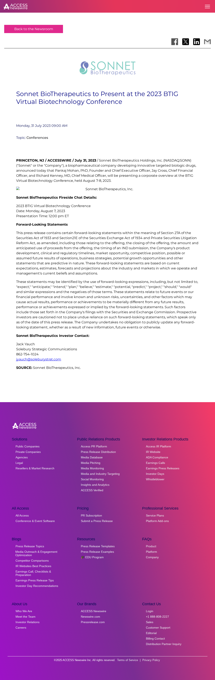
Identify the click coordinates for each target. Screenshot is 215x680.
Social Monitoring (92, 479)
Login (149, 611)
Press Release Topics (30, 546)
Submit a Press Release (97, 521)
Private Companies (28, 452)
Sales (149, 622)
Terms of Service (127, 660)
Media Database (92, 457)
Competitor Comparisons (32, 560)
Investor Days (155, 473)
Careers (21, 627)
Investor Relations (27, 622)
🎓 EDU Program (92, 557)
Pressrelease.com (93, 622)
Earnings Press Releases (162, 468)
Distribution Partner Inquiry (163, 644)
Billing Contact (155, 638)
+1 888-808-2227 (157, 616)
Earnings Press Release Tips (35, 580)
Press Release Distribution (98, 452)
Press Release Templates (98, 546)
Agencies (22, 457)
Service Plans (155, 515)
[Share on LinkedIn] (196, 41)
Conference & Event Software (35, 521)
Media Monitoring (92, 468)
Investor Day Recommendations (37, 586)
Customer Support (158, 627)
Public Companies (27, 446)
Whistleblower (155, 479)
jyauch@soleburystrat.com (38, 359)
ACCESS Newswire (93, 611)
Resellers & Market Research (35, 468)
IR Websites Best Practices (33, 566)
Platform (151, 551)
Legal (19, 462)
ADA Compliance (157, 457)
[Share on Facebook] (174, 41)
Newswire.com (90, 616)
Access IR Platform (158, 446)
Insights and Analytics (95, 484)
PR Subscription (91, 515)
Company (152, 557)
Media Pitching (90, 462)
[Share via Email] (207, 41)
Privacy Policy (151, 660)
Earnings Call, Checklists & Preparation (33, 573)
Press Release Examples (97, 551)
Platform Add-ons (157, 521)
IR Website (153, 452)
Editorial (151, 633)
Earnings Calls (155, 462)
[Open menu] (207, 6)
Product (151, 546)
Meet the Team (25, 616)
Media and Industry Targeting (100, 473)
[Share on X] (185, 41)
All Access (22, 515)
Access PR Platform (94, 446)
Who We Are (24, 611)
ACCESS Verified (92, 490)
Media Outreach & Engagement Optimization (36, 553)
